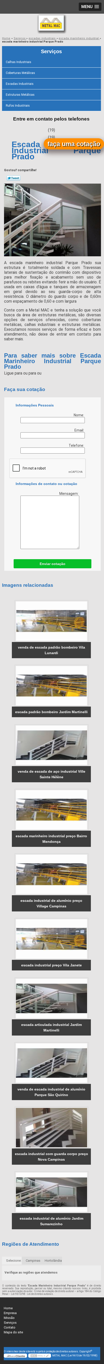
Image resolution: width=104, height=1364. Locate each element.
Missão (9, 1318)
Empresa (10, 1313)
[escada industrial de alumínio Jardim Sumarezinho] (51, 1192)
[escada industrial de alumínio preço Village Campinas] (51, 874)
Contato (9, 1327)
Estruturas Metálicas (20, 94)
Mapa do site (13, 1332)
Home (8, 1308)
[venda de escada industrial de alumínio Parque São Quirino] (51, 1063)
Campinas (33, 1260)
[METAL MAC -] (52, 24)
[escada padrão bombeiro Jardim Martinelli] (51, 686)
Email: (79, 430)
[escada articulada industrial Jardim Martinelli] (51, 998)
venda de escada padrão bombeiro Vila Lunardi (51, 650)
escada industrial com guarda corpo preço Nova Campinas (51, 1156)
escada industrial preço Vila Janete (51, 965)
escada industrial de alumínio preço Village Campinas (51, 903)
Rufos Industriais (18, 105)
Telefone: (77, 445)
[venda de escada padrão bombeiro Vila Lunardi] (51, 621)
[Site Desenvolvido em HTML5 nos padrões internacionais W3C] (39, 1356)
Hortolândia (53, 1260)
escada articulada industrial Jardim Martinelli (51, 1027)
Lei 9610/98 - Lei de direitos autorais (32, 1294)
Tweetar (13, 178)
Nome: (79, 415)
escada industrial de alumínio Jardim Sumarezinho (51, 1221)
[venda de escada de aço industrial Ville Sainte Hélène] (51, 745)
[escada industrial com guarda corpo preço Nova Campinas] (51, 1127)
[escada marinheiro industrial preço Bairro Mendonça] (51, 810)
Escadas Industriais (20, 84)
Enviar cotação (52, 564)
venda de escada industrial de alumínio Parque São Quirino (51, 1092)
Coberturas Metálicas (20, 73)
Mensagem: (69, 494)
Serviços (51, 51)
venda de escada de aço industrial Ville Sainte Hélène (51, 774)
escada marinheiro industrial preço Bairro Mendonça (51, 839)
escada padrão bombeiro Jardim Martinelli (51, 712)
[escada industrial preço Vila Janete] (51, 939)
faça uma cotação (73, 143)
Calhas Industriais (18, 62)
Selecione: (13, 1260)
